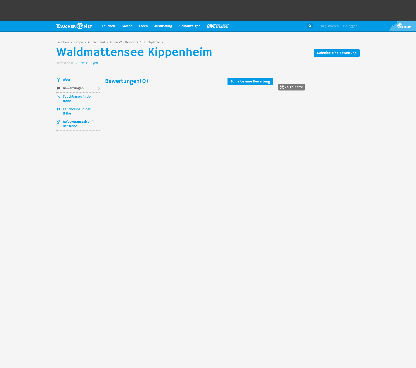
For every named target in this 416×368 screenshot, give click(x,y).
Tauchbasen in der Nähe (77, 99)
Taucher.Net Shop (402, 26)
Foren (143, 26)
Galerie (127, 26)
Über (66, 80)
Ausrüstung (163, 26)
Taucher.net (74, 26)
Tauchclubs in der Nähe (76, 111)
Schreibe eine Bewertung (336, 53)
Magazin (218, 26)
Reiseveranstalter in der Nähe (78, 124)
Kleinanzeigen (189, 26)
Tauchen (108, 26)
